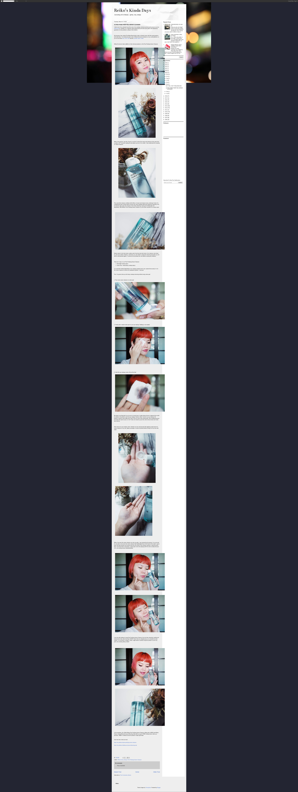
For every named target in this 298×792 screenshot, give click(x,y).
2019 (166, 72)
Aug (167, 78)
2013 (166, 105)
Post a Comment (121, 765)
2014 (166, 104)
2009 (166, 113)
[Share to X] (126, 757)
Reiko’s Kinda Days (132, 10)
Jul (167, 80)
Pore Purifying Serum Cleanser (134, 759)
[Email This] (123, 757)
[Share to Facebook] (127, 757)
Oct (167, 76)
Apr (167, 82)
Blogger (158, 787)
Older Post (156, 772)
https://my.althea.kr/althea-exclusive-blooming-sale (125, 745)
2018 (166, 96)
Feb (167, 91)
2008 (166, 115)
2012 (166, 107)
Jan (167, 93)
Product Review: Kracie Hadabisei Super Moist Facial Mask (176, 46)
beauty (125, 759)
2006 (166, 119)
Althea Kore (116, 28)
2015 (166, 102)
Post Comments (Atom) (125, 775)
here (123, 38)
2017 (166, 98)
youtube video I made (138, 38)
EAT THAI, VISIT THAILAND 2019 (173, 86)
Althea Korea (120, 759)
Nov (167, 74)
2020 (166, 70)
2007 (166, 117)
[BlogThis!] (124, 757)
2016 (166, 100)
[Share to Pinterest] (129, 757)
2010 (166, 111)
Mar (167, 84)
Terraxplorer (148, 787)
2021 (166, 68)
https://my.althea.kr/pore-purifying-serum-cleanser (125, 742)
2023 (166, 64)
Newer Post (117, 772)
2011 (166, 109)
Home (137, 772)
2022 (166, 66)
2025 (166, 62)
